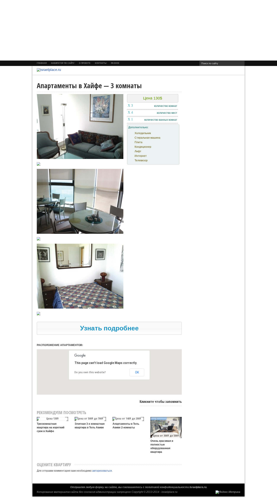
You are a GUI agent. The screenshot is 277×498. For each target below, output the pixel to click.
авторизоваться (102, 470)
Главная (42, 63)
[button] (109, 328)
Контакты (100, 63)
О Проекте (84, 63)
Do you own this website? (90, 372)
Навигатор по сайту (62, 63)
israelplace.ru (198, 487)
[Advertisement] (130, 30)
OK (137, 372)
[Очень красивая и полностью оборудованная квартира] (166, 427)
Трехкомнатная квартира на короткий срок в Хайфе (50, 427)
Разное (115, 63)
